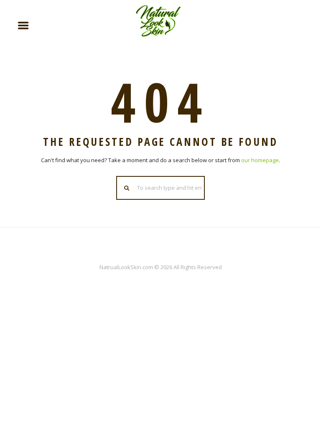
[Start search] (127, 188)
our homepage (260, 160)
